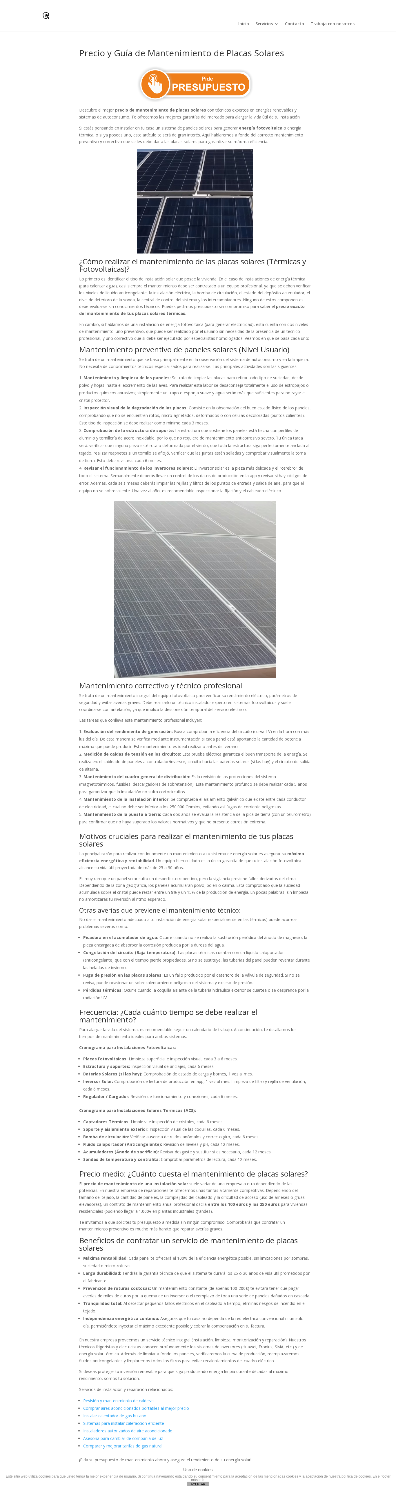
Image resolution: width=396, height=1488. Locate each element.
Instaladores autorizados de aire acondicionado (127, 1431)
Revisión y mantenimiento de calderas (119, 1400)
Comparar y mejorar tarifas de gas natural (122, 1446)
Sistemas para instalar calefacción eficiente (123, 1423)
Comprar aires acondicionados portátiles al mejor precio (136, 1408)
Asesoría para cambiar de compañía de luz (123, 1438)
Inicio (243, 24)
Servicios (264, 24)
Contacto (294, 24)
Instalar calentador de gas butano (114, 1415)
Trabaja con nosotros (332, 24)
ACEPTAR (198, 1484)
